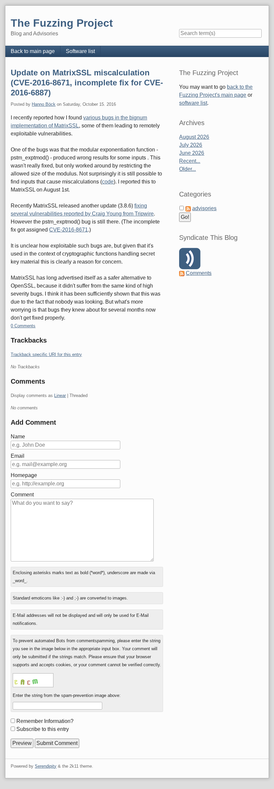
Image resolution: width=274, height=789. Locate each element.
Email (17, 456)
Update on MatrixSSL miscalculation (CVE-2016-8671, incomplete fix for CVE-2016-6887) (87, 82)
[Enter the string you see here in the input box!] (33, 680)
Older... (187, 169)
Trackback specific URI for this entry (46, 354)
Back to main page (33, 51)
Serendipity (45, 766)
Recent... (189, 161)
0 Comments (23, 325)
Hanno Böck (43, 104)
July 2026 (190, 145)
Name (18, 436)
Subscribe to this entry (42, 729)
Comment (22, 494)
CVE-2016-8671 (68, 230)
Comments (199, 273)
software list (193, 103)
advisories (204, 208)
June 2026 (191, 153)
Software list (80, 51)
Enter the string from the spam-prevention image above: (67, 695)
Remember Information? (45, 721)
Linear (60, 395)
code (108, 181)
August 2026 (194, 137)
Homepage (24, 475)
